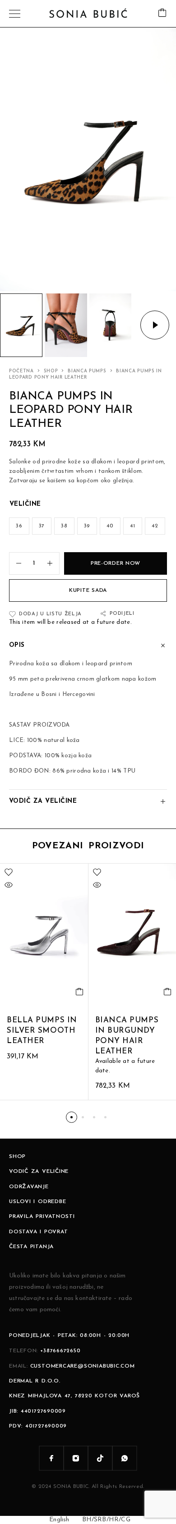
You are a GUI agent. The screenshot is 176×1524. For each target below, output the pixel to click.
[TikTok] (100, 1458)
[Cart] (162, 13)
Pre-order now (115, 563)
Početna (21, 371)
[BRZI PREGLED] (9, 885)
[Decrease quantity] (15, 563)
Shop (51, 371)
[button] (71, 1117)
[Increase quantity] (53, 563)
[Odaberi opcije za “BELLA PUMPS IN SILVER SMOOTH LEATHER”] (79, 991)
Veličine (25, 504)
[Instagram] (76, 1458)
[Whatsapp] (124, 1458)
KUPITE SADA (88, 590)
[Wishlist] (9, 872)
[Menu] (14, 13)
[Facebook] (51, 1458)
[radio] (19, 526)
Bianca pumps (87, 371)
